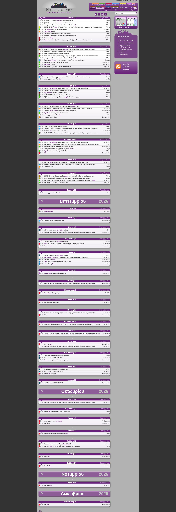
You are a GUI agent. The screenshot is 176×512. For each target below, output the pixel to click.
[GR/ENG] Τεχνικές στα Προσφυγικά (58, 20)
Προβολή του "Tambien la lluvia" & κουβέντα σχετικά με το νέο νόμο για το (69, 180)
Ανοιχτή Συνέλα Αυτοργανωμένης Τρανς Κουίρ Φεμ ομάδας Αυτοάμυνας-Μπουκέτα (70, 128)
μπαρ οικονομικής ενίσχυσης (56, 360)
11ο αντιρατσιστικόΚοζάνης (56, 230)
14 (122, 22)
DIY (46, 504)
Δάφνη (108, 92)
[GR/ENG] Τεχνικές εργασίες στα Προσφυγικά (58, 51)
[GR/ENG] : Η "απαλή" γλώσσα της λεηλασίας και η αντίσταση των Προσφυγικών (72, 27)
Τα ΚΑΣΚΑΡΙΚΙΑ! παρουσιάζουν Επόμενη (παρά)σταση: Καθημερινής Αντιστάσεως (70, 133)
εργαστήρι (108, 10)
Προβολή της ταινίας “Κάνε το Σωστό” (56, 182)
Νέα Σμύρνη (106, 64)
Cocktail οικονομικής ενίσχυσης (55, 131)
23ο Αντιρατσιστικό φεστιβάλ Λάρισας (56, 355)
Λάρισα (108, 355)
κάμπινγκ (121, 10)
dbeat (47, 456)
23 (124, 23)
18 (117, 23)
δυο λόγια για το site (126, 40)
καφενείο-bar (100, 10)
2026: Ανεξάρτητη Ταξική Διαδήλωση (57, 261)
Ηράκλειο (107, 66)
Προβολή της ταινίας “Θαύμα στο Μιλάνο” (57, 66)
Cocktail (48, 38)
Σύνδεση (135, 0)
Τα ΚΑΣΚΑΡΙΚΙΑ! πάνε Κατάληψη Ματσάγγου (58, 95)
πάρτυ (103, 7)
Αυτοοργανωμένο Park (52, 79)
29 (119, 19)
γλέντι (130, 7)
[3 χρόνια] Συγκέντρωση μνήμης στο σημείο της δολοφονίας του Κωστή (67, 178)
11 (117, 22)
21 (122, 23)
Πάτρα (108, 148)
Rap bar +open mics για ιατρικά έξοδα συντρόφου (60, 35)
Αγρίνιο (108, 133)
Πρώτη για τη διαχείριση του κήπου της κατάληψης (64, 60)
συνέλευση (115, 5)
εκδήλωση (95, 5)
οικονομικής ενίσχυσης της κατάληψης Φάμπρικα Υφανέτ (64, 243)
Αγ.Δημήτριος (106, 421)
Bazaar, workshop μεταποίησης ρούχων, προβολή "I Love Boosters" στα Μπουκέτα (71, 56)
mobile (39, 511)
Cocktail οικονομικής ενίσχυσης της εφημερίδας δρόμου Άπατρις (66, 162)
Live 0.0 (46, 315)
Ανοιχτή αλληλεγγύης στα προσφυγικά (60, 110)
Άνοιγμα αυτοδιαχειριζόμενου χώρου (59, 148)
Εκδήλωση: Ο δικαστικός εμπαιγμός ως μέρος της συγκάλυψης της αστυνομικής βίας (71, 144)
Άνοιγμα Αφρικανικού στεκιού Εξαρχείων (57, 33)
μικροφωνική (124, 7)
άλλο (135, 10)
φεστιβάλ (115, 10)
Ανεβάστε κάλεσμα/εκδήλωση (123, 0)
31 (122, 19)
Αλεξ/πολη (107, 29)
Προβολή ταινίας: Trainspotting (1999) (56, 62)
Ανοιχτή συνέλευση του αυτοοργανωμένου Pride (61, 106)
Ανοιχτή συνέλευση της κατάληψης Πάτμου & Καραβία (61, 90)
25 (117, 24)
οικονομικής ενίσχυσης (55, 273)
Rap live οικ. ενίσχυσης (51, 302)
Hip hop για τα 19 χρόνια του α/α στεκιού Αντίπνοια (62, 446)
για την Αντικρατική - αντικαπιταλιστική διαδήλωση (66, 257)
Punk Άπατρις (50, 373)
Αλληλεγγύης (51, 293)
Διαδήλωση (49, 259)
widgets (126, 64)
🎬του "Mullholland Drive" (55, 29)
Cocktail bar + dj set (50, 117)
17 (116, 23)
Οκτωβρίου (119, 27)
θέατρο (98, 7)
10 (116, 22)
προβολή (102, 5)
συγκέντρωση (115, 7)
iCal (128, 67)
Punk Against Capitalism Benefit (56, 433)
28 (117, 19)
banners (126, 70)
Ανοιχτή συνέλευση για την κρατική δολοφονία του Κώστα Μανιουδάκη (67, 77)
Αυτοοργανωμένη (53, 421)
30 (120, 19)
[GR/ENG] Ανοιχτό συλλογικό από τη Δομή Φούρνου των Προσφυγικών (69, 49)
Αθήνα (108, 20)
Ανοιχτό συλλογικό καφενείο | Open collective (60, 25)
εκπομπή (92, 10)
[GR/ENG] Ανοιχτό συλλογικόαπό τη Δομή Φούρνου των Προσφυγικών (69, 176)
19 (119, 23)
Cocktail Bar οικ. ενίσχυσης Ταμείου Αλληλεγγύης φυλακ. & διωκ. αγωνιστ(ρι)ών (69, 232)
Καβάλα (107, 38)
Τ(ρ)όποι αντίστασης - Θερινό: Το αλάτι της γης (61, 97)
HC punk (48, 344)
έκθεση (126, 10)
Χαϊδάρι (107, 293)
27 (116, 19)
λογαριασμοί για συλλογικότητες (125, 46)
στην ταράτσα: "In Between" (56, 113)
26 (119, 24)
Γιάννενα (107, 35)
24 (116, 24)
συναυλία (109, 5)
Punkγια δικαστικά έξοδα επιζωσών (57, 411)
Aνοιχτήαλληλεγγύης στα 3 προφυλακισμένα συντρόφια (66, 142)
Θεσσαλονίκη (106, 62)
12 (119, 22)
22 (123, 23)
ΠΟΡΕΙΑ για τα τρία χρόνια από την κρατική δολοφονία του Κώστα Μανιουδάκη (69, 164)
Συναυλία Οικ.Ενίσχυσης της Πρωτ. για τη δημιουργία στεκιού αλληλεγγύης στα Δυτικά (72, 324)
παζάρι (131, 10)
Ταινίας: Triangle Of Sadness (56, 151)
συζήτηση (123, 5)
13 (120, 22)
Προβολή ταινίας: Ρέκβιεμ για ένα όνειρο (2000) (59, 146)
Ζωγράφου (107, 211)
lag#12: (48, 466)
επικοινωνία (124, 54)
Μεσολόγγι (106, 108)
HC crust (48, 485)
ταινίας (49, 64)
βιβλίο (134, 7)
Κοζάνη (108, 230)
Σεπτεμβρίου (131, 18)
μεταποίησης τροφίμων (55, 92)
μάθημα (129, 5)
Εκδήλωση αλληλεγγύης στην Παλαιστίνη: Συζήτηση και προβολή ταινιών (68, 108)
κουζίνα (92, 7)
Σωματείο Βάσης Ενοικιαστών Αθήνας (56, 126)
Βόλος (108, 95)
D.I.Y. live (47, 423)
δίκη (133, 5)
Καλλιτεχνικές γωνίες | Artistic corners (56, 53)
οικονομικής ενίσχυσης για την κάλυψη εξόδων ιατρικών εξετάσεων (68, 40)
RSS (124, 67)
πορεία (108, 7)
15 (123, 22)
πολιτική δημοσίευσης (127, 43)
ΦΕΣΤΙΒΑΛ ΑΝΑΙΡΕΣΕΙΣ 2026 (53, 358)
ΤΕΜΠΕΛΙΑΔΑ (48, 166)
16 (124, 22)
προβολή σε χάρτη (126, 49)
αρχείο (122, 52)
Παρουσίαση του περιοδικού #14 (58, 444)
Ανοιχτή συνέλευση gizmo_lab (54, 220)
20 (120, 23)
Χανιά (108, 77)
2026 (49, 31)
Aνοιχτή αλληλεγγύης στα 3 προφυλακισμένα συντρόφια (66, 88)
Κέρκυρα (107, 60)
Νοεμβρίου (126, 27)
